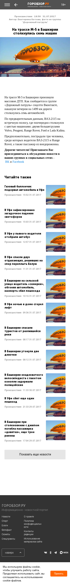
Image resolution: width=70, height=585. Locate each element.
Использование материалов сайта (33, 540)
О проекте (29, 516)
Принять (58, 573)
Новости (6, 516)
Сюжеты (6, 534)
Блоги (5, 525)
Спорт (5, 521)
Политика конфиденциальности (32, 524)
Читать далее (35, 195)
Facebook (18, 161)
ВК (7, 161)
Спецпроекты (8, 539)
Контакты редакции (29, 533)
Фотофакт (7, 530)
